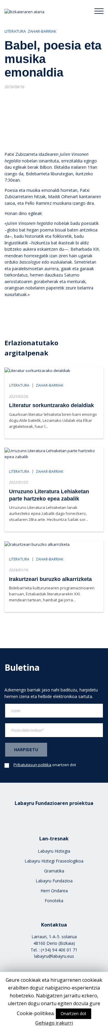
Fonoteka (54, 900)
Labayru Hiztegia (54, 851)
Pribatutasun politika (32, 764)
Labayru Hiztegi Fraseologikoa (54, 861)
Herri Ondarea (54, 890)
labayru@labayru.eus (54, 956)
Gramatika (54, 871)
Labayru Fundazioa (54, 881)
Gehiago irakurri (54, 1023)
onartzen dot (45, 764)
